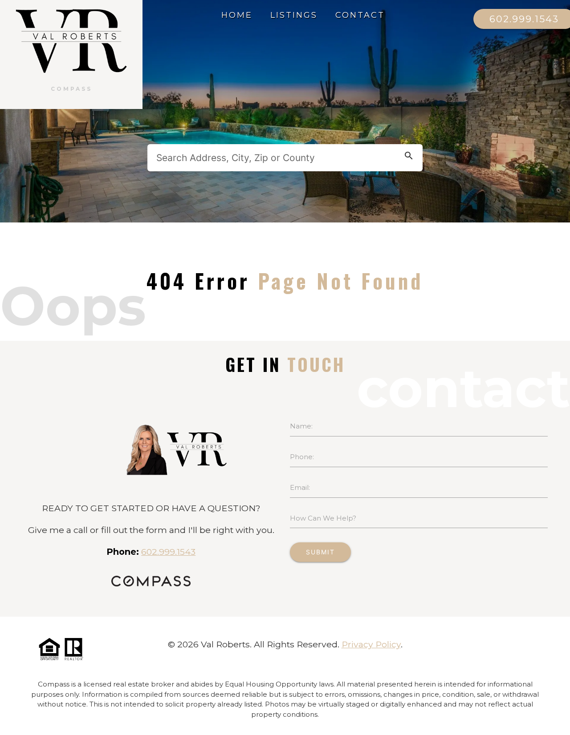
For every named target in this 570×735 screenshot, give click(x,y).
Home (236, 15)
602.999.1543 (168, 551)
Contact (360, 15)
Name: (301, 426)
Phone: (302, 456)
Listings (294, 15)
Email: (300, 487)
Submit (320, 552)
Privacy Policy (371, 644)
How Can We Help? (323, 518)
